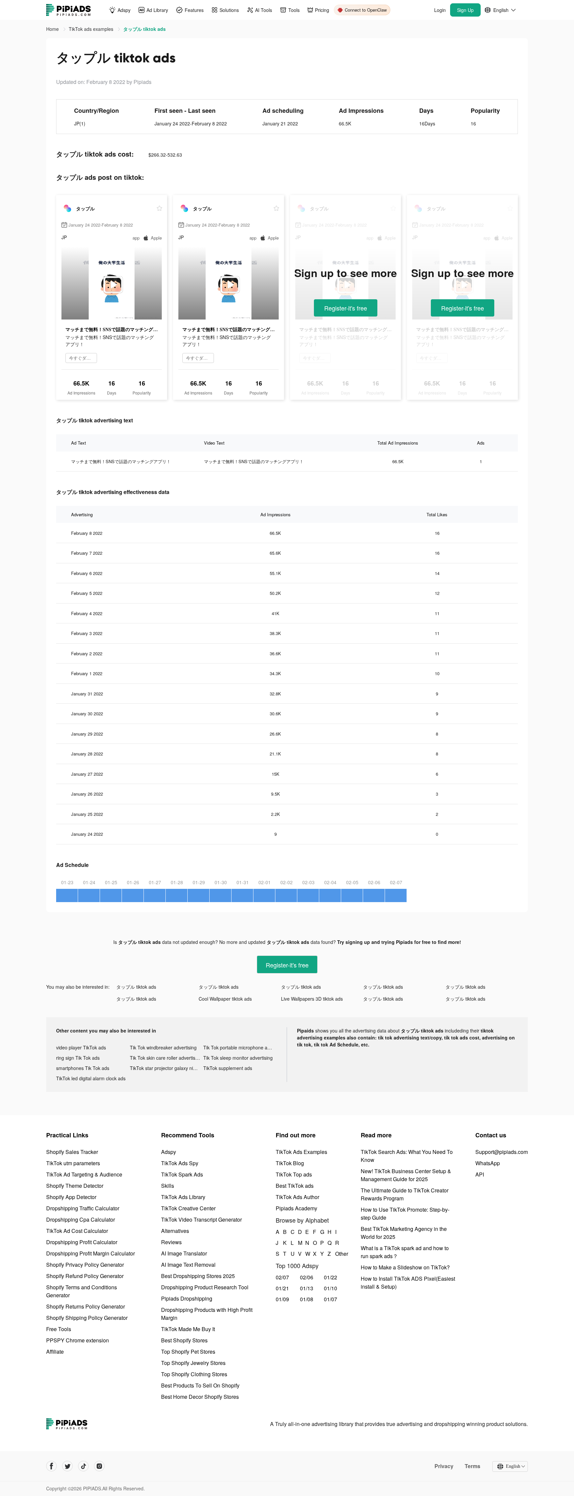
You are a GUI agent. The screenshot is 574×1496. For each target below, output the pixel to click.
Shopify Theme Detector (74, 1185)
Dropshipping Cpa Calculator (80, 1219)
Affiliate (55, 1351)
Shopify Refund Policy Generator (85, 1276)
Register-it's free (345, 308)
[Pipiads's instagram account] (99, 1466)
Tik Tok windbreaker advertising (163, 1047)
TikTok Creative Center (188, 1208)
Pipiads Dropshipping (186, 1298)
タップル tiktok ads (136, 986)
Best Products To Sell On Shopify (200, 1385)
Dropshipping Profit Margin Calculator (90, 1253)
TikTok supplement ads (227, 1068)
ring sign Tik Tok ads (78, 1057)
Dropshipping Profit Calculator (81, 1242)
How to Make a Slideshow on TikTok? (405, 1267)
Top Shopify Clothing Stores (194, 1374)
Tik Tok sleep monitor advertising (238, 1057)
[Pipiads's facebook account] (51, 1466)
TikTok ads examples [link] (92, 29)
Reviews (171, 1242)
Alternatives (175, 1231)
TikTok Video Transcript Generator (201, 1219)
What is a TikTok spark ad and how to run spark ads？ (405, 1252)
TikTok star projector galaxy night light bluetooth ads (167, 1068)
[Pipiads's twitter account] (67, 1466)
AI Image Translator (184, 1253)
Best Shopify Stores (184, 1340)
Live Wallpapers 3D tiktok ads (312, 998)
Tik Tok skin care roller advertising (166, 1057)
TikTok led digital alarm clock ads (91, 1078)
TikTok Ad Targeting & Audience (84, 1174)
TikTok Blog (290, 1163)
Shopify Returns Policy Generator (85, 1306)
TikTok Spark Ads (182, 1174)
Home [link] (53, 29)
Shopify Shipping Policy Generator (87, 1317)
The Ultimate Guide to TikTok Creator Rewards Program (404, 1194)
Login (440, 10)
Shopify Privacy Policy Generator (85, 1264)
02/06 (306, 1277)
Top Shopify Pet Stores (188, 1351)
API (479, 1174)
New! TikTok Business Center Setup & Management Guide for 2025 (406, 1175)
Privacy (443, 1466)
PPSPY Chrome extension (77, 1340)
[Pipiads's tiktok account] (83, 1466)
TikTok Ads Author (297, 1197)
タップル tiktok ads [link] (144, 29)
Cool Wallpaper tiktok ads (225, 998)
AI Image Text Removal (188, 1264)
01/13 (306, 1288)
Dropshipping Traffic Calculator (82, 1208)
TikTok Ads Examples (301, 1152)
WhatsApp (487, 1163)
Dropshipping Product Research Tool (204, 1287)
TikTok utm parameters (73, 1163)
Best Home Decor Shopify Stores (200, 1396)
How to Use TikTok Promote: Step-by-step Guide (405, 1213)
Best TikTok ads (295, 1185)
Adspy (168, 1152)
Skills (167, 1185)
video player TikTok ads (81, 1047)
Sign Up (465, 10)
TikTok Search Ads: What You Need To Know (407, 1156)
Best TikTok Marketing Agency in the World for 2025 (404, 1233)
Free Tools (58, 1329)
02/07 (282, 1277)
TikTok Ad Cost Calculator (77, 1231)
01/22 (330, 1277)
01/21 (282, 1288)
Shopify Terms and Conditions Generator (81, 1291)
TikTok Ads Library (183, 1197)
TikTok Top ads (294, 1174)
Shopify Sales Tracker (72, 1152)
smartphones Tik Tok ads (82, 1068)
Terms (472, 1466)
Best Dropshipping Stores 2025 (198, 1276)
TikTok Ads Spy (179, 1163)
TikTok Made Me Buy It (188, 1329)
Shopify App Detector (71, 1197)
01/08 (306, 1299)
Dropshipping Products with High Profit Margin (206, 1313)
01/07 (330, 1299)
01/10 (330, 1288)
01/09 (282, 1299)
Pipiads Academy (296, 1208)
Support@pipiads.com (501, 1152)
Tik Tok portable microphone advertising (240, 1047)
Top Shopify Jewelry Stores (193, 1363)
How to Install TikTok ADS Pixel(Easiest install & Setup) (408, 1282)
